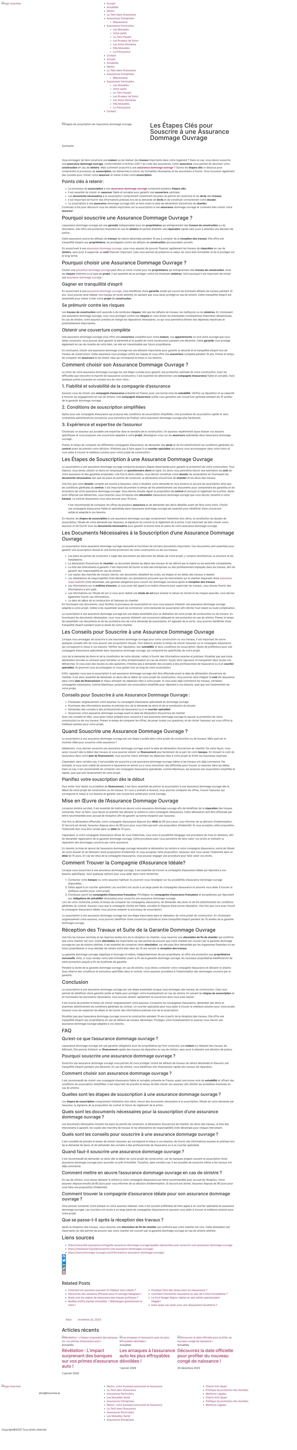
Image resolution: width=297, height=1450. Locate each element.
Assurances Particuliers (120, 25)
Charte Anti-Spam (216, 1386)
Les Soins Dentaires (124, 44)
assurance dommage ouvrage (155, 167)
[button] (148, 149)
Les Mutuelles (121, 29)
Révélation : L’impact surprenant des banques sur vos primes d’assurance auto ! (90, 1358)
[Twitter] (148, 1260)
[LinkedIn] (148, 1264)
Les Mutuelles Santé (118, 1397)
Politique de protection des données (227, 1389)
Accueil (111, 3)
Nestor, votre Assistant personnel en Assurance (134, 1386)
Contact (111, 55)
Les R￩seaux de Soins (125, 40)
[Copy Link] (148, 1268)
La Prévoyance (121, 51)
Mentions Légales (216, 1393)
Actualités (112, 7)
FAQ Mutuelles (121, 48)
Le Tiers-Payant (122, 36)
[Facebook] (148, 1256)
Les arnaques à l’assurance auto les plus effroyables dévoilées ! (147, 1355)
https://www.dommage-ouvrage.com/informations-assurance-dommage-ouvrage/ (116, 1252)
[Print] (148, 1272)
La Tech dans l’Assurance (121, 14)
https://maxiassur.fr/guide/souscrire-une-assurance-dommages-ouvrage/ (110, 1248)
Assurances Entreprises (120, 18)
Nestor (111, 10)
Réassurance (120, 22)
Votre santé (119, 33)
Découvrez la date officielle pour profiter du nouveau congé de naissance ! (205, 1355)
